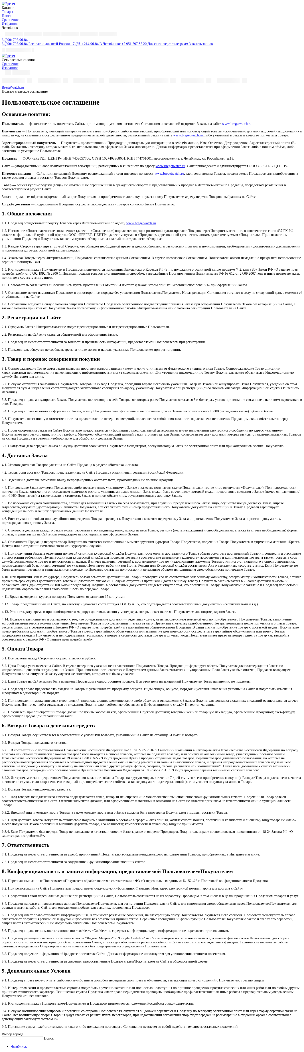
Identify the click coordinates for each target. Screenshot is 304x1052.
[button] (15, 40)
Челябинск (19, 1046)
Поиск (49, 1038)
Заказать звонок (201, 44)
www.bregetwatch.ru (236, 124)
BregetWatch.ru (13, 87)
